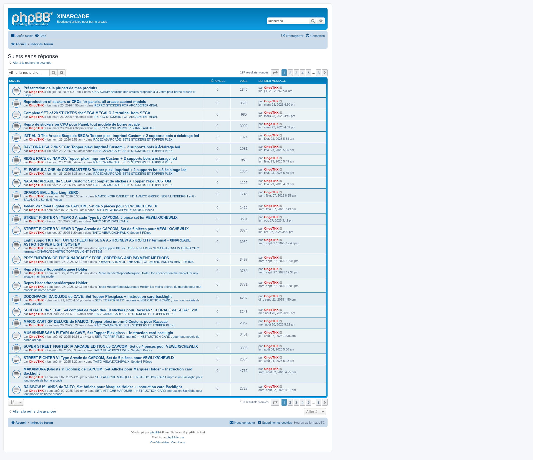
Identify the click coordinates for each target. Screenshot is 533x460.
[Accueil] (33, 18)
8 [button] (319, 72)
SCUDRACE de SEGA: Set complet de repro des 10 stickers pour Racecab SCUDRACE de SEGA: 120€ (111, 310)
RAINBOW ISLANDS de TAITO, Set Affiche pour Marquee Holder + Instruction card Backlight (103, 387)
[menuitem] (40, 35)
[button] (275, 72)
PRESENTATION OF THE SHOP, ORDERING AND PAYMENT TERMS (145, 261)
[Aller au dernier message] (281, 87)
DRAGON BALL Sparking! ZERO (51, 192)
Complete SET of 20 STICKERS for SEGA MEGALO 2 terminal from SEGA (87, 113)
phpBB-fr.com (175, 437)
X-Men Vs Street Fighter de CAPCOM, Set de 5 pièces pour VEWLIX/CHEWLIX (90, 206)
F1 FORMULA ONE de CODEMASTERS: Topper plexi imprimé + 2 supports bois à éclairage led (105, 170)
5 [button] (309, 72)
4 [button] (302, 72)
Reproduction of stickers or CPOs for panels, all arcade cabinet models (85, 102)
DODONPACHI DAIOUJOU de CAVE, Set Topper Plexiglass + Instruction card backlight (98, 296)
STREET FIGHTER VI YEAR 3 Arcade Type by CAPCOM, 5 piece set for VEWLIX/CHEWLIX (101, 217)
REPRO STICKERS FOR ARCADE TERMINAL (126, 105)
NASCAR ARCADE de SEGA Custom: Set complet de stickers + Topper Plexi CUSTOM (97, 181)
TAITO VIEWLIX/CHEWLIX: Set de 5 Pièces (124, 210)
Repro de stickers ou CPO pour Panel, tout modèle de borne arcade (82, 124)
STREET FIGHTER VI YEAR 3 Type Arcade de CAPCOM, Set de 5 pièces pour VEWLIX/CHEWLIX (106, 229)
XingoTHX (36, 91)
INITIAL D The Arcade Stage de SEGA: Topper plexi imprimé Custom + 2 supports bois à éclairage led (111, 136)
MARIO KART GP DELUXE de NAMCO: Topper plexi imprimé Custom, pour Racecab (96, 321)
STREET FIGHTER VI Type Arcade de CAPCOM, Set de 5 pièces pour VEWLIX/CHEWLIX (99, 358)
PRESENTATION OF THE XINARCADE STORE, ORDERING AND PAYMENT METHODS (96, 258)
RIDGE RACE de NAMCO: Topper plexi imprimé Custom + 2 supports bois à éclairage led (100, 158)
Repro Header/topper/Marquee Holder (55, 269)
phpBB (154, 432)
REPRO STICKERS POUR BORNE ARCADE (124, 128)
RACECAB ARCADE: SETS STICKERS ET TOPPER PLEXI (133, 139)
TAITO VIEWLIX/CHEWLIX (110, 221)
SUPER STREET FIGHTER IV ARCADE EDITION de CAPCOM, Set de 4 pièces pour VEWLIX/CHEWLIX (111, 346)
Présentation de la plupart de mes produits (60, 88)
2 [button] (290, 72)
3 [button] (296, 72)
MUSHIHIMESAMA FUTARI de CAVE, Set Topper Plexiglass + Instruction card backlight (98, 333)
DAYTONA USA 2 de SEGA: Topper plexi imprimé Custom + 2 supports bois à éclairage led (102, 147)
